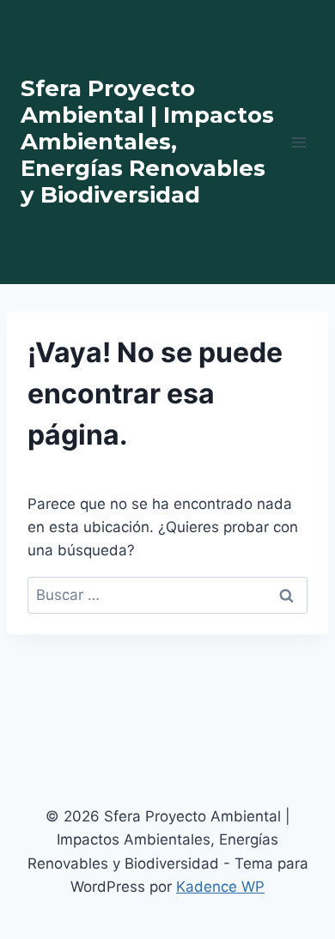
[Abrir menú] (298, 142)
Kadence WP (220, 886)
